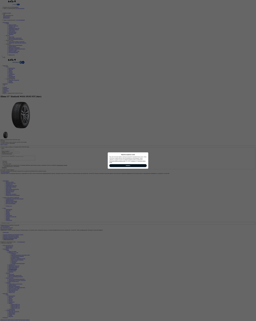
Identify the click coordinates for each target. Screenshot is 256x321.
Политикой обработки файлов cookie (117, 161)
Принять (128, 165)
